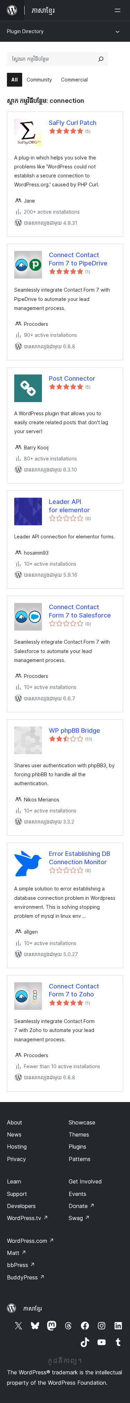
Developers (21, 1205)
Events (77, 1193)
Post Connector (72, 378)
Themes (79, 1134)
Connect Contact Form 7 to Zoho (74, 990)
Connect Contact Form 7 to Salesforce (80, 610)
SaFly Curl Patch (72, 122)
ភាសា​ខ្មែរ (32, 1308)
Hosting (17, 1146)
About (14, 1122)
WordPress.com (30, 1240)
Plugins (77, 1146)
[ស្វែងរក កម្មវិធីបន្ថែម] (101, 59)
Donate (82, 1205)
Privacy (16, 1159)
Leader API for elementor (69, 505)
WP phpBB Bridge (74, 730)
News (14, 1134)
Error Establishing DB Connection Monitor (79, 857)
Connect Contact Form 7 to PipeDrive (78, 258)
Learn (14, 1181)
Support (17, 1193)
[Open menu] (119, 10)
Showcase (82, 1122)
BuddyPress (26, 1277)
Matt (16, 1252)
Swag (79, 1218)
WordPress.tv (27, 1218)
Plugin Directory (25, 31)
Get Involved (85, 1181)
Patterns (79, 1159)
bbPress (21, 1264)
